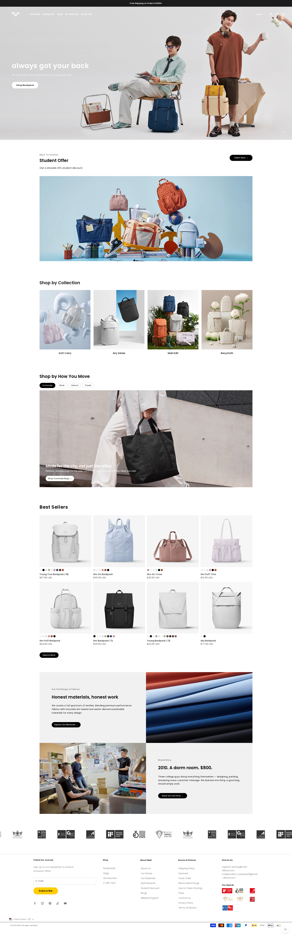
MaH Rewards (148, 883)
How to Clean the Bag (190, 888)
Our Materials (148, 878)
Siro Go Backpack (103, 574)
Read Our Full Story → (172, 795)
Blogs (144, 893)
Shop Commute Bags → (60, 478)
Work (61, 385)
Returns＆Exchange (189, 883)
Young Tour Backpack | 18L (54, 574)
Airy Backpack (208, 640)
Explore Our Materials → (66, 724)
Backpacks (48, 14)
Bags (60, 14)
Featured (35, 14)
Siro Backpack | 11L (103, 640)
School (74, 385)
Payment (183, 873)
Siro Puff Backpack (50, 640)
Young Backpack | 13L (158, 640)
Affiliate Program (150, 898)
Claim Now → (241, 157)
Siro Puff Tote (208, 574)
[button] (21, 919)
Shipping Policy (187, 868)
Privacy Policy (186, 902)
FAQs (181, 893)
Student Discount (150, 888)
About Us (146, 868)
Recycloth (86, 14)
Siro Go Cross (154, 574)
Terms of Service (187, 907)
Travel (88, 385)
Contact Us (185, 898)
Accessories (72, 14)
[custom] (35, 903)
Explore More (49, 655)
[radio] (41, 570)
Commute (47, 385)
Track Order (185, 878)
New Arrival (22, 91)
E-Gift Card (109, 882)
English (259, 14)
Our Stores (146, 873)
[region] (146, 73)
